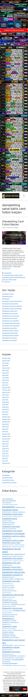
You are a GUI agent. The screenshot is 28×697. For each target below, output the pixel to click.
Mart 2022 (5, 446)
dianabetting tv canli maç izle (10, 622)
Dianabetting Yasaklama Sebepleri (12, 306)
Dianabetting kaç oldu (11, 581)
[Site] (14, 50)
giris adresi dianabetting (9, 655)
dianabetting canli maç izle (8, 524)
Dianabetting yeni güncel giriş (13, 641)
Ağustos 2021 (6, 463)
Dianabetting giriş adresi (12, 558)
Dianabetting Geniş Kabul (9, 328)
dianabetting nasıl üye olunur (8, 597)
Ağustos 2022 (6, 434)
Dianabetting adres (20, 507)
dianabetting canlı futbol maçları (13, 275)
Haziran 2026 (6, 360)
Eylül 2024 (5, 385)
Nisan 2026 (5, 363)
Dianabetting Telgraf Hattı (9, 311)
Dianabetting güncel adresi (12, 569)
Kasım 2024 (5, 380)
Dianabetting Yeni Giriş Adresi (10, 637)
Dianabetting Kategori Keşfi (10, 333)
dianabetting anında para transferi (19, 665)
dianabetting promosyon (18, 604)
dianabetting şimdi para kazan (7, 654)
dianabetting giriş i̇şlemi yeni (18, 560)
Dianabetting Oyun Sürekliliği (10, 321)
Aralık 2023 (5, 407)
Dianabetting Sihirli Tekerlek (10, 330)
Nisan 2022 (5, 443)
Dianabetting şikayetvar (11, 652)
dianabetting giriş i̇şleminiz (7, 560)
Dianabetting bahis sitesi (12, 514)
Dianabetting (7, 273)
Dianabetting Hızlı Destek (9, 340)
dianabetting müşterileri (6, 592)
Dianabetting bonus (9, 519)
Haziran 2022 (6, 438)
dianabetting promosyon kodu (9, 606)
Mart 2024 (5, 399)
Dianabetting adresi (10, 510)
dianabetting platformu (6, 604)
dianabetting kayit (19, 579)
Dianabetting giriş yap (11, 563)
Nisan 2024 (5, 397)
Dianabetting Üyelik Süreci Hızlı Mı (12, 301)
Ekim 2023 (5, 412)
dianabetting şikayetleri (7, 649)
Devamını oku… (6, 268)
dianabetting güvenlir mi (8, 577)
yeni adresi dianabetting (9, 663)
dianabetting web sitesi (18, 630)
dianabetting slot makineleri (7, 612)
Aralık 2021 (5, 453)
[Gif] (14, 81)
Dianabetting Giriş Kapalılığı (10, 303)
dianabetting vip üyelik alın (7, 630)
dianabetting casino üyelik (19, 544)
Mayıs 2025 (5, 370)
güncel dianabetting (19, 657)
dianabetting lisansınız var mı (7, 583)
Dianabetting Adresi (8, 294)
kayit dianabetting (6, 659)
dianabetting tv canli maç (9, 620)
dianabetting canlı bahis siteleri (9, 528)
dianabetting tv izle (6, 624)
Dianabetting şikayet (11, 647)
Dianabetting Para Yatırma (9, 600)
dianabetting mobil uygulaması (7, 588)
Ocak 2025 (5, 375)
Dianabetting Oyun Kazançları (10, 316)
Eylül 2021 (5, 460)
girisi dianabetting (21, 655)
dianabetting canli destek (8, 522)
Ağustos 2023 (6, 416)
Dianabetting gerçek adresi (11, 550)
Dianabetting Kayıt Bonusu (9, 318)
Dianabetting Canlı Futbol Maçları (13, 223)
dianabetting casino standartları (8, 544)
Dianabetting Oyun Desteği (10, 313)
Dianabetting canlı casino (12, 531)
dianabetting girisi (19, 554)
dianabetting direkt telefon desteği (18, 546)
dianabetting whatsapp (8, 632)
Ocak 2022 (5, 451)
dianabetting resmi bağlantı (7, 610)
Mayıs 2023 (5, 424)
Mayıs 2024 (5, 395)
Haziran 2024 (6, 392)
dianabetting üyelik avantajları (19, 645)
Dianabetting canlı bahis (11, 526)
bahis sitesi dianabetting (9, 500)
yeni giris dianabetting (7, 665)
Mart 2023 (5, 429)
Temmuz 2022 (6, 436)
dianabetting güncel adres (11, 567)
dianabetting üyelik (7, 645)
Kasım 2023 (5, 409)
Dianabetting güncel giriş (13, 572)
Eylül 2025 (5, 365)
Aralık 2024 (5, 377)
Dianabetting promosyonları (12, 608)
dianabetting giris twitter (17, 556)
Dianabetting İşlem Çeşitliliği (10, 335)
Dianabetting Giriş (7, 296)
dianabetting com (6, 546)
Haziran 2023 (6, 421)
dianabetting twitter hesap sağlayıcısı (9, 628)
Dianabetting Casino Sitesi (11, 542)
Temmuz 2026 (6, 358)
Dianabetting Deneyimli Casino (11, 323)
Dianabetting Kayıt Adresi (9, 338)
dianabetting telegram (8, 616)
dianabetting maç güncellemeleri (8, 585)
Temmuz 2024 (6, 390)
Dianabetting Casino (6, 538)
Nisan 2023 (5, 426)
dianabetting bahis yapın (17, 516)
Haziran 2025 (6, 368)
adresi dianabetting (7, 499)
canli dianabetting (6, 502)
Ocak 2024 (5, 404)
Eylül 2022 (5, 431)
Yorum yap (7, 281)
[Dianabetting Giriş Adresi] (10, 195)
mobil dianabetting (18, 659)
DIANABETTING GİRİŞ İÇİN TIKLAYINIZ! (14, 30)
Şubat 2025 (5, 373)
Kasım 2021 (5, 456)
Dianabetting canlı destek (13, 533)
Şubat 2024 (5, 402)
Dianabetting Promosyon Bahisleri (12, 308)
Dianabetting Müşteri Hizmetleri (9, 590)
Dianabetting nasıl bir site (13, 595)
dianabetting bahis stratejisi (7, 516)
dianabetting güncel (8, 277)
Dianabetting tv (8, 618)
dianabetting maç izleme (8, 587)
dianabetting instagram (8, 579)
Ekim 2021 (5, 458)
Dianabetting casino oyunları (13, 540)
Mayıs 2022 (5, 441)
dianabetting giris (8, 554)
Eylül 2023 (5, 414)
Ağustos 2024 (6, 387)
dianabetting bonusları (7, 520)
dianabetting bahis (6, 512)
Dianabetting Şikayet (8, 480)
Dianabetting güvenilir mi (12, 575)
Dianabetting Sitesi (19, 610)
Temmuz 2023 (6, 419)
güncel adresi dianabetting (8, 657)
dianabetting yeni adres (8, 634)
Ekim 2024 (5, 382)
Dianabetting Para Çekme (9, 602)
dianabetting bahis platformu (18, 512)
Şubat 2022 (5, 448)
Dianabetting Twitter (9, 626)
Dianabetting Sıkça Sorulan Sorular (10, 614)
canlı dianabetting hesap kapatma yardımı (10, 504)
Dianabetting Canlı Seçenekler (11, 325)
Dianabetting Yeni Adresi (9, 482)
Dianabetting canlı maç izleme (13, 536)
